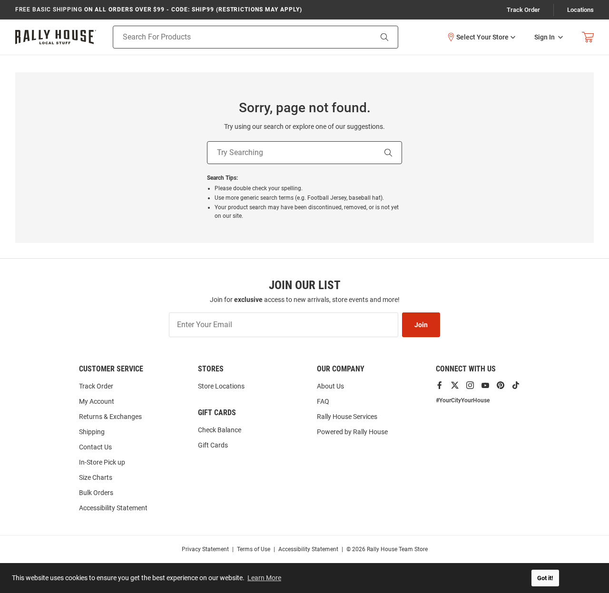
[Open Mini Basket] (588, 37)
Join (421, 325)
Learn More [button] (264, 578)
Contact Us (95, 447)
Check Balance (219, 430)
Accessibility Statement (113, 508)
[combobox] (230, 37)
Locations (580, 9)
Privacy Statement (205, 549)
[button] (481, 37)
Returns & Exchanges (110, 416)
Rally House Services (347, 416)
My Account (96, 401)
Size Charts (95, 477)
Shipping (92, 432)
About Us (330, 386)
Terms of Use (253, 549)
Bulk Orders (96, 492)
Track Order (523, 9)
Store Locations (221, 386)
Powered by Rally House (352, 432)
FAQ (323, 401)
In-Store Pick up (102, 462)
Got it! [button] (545, 578)
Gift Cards (213, 445)
